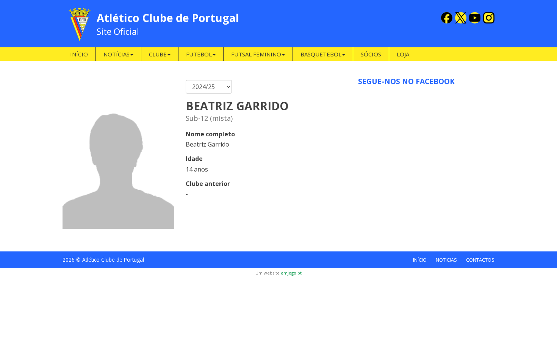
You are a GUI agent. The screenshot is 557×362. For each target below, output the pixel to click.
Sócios (371, 54)
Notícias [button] (116, 54)
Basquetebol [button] (320, 54)
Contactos (480, 259)
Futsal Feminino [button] (256, 54)
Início (79, 54)
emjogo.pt (291, 273)
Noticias (446, 259)
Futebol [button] (199, 54)
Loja (403, 54)
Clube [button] (158, 54)
